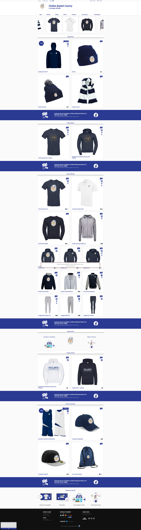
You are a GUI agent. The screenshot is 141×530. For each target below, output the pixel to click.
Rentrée (48, 14)
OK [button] (8, 528)
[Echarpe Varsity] (87, 90)
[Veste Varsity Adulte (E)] (93, 281)
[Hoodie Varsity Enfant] (48, 281)
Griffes (65, 14)
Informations (97, 14)
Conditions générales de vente (47, 520)
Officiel (57, 14)
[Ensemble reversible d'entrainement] (53, 422)
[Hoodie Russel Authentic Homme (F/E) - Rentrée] (87, 141)
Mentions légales (45, 519)
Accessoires (85, 14)
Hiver (41, 14)
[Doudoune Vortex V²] (53, 55)
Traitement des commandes (47, 513)
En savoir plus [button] (4, 526)
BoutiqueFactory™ (75, 526)
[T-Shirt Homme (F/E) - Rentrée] (53, 141)
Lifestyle (74, 14)
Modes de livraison (46, 514)
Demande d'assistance (46, 515)
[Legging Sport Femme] (93, 304)
